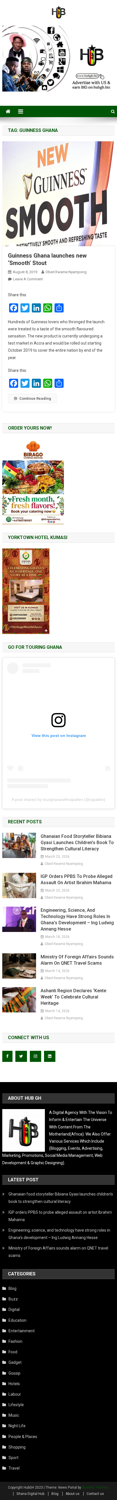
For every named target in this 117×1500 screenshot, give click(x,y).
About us (73, 1494)
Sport (13, 1457)
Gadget (15, 1362)
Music (14, 1415)
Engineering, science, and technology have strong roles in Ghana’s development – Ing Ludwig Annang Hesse (77, 920)
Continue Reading (35, 398)
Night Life (17, 1426)
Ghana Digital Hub (30, 1494)
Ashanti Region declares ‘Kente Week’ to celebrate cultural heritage (73, 997)
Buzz (13, 1299)
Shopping (17, 1447)
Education (17, 1320)
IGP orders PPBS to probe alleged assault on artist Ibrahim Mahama (76, 879)
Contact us (95, 1494)
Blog (12, 1288)
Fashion (15, 1341)
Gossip (14, 1373)
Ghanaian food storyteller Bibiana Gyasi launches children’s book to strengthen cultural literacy (77, 842)
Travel (14, 1468)
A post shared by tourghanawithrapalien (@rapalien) (58, 799)
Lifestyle (16, 1404)
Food (13, 1352)
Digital (14, 1309)
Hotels (14, 1383)
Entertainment (22, 1331)
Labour (15, 1394)
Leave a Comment (28, 279)
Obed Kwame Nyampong (66, 272)
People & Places (23, 1436)
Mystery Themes (95, 1487)
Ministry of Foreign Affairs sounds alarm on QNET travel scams (77, 960)
